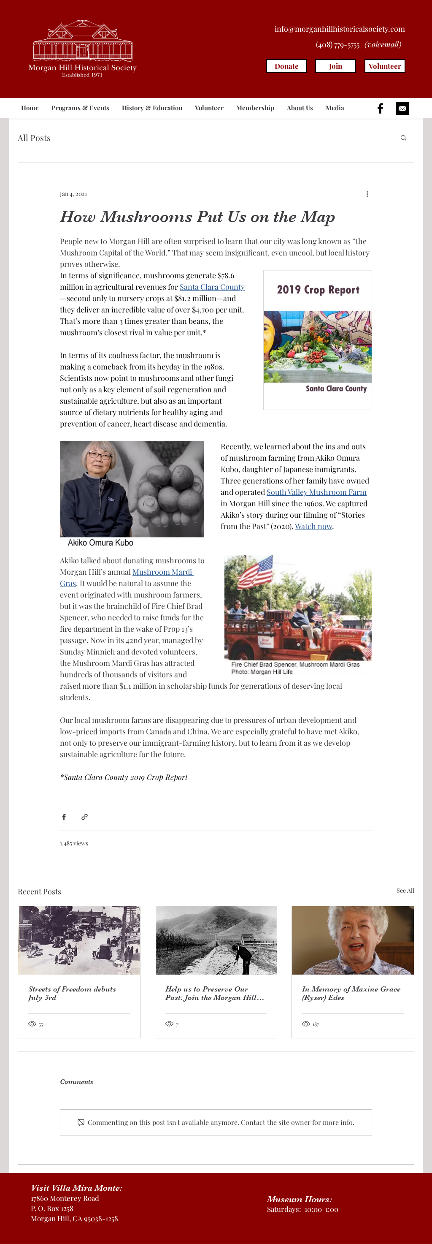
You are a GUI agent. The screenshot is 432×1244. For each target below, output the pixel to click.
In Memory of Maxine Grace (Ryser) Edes (351, 993)
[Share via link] (85, 817)
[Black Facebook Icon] (380, 108)
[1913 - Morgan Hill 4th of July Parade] (79, 940)
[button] (80, 107)
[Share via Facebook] (64, 817)
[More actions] (367, 193)
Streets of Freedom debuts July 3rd (72, 993)
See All (405, 890)
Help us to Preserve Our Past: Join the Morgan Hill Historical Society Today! (210, 993)
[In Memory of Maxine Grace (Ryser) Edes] (353, 940)
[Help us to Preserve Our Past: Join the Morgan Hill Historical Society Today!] (216, 940)
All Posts (34, 137)
